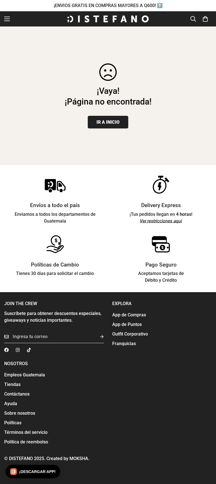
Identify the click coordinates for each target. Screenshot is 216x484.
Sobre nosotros (19, 413)
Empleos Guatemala (24, 375)
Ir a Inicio (108, 122)
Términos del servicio (26, 432)
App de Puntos (127, 324)
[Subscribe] (97, 336)
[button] (205, 18)
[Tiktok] (29, 350)
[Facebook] (6, 350)
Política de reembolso (26, 442)
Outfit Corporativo (130, 334)
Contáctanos (17, 394)
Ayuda (10, 403)
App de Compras (129, 315)
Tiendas (12, 384)
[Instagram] (17, 350)
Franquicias (124, 343)
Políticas (12, 422)
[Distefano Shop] (108, 18)
